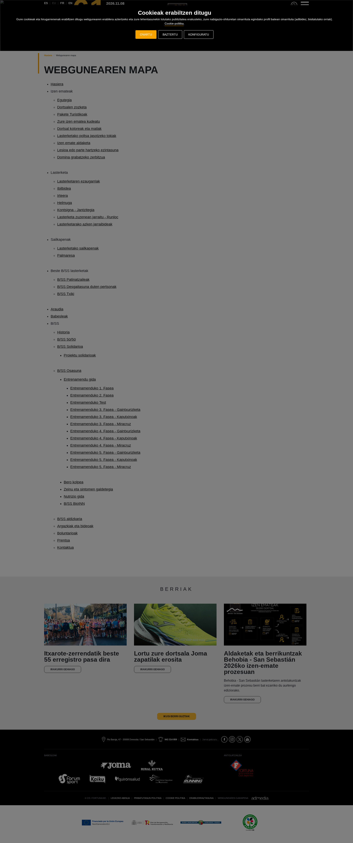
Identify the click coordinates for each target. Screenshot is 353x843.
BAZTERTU (170, 34)
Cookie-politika (174, 23)
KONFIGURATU (198, 34)
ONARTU (146, 34)
